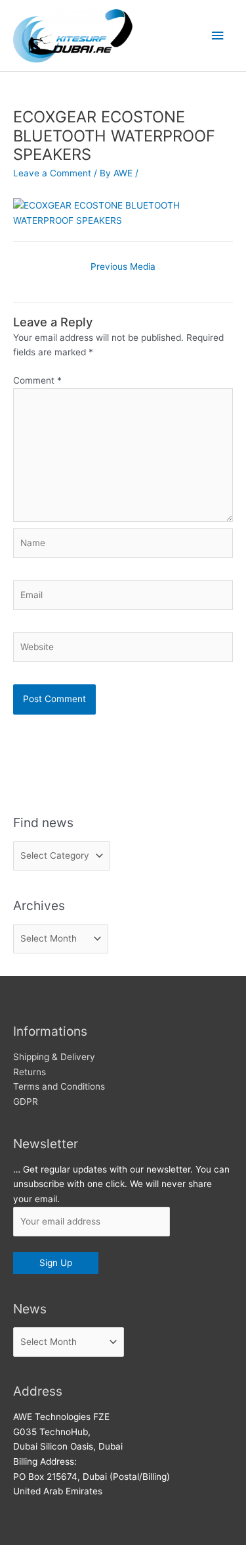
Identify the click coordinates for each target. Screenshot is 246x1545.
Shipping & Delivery (54, 1056)
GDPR (25, 1101)
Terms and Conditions (59, 1086)
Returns (29, 1072)
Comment (37, 380)
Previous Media (123, 266)
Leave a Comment (52, 173)
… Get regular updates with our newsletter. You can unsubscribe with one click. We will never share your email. (121, 1184)
